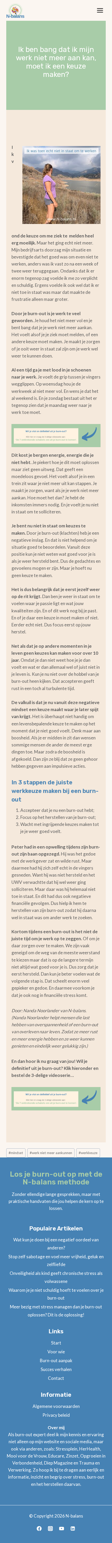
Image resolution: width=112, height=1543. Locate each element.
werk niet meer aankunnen (51, 1153)
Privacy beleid (56, 1415)
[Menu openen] (100, 10)
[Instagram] (50, 1528)
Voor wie (56, 1351)
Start (56, 1343)
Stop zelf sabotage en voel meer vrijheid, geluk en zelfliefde (56, 1260)
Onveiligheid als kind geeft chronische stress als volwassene (56, 1277)
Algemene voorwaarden (56, 1406)
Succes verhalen (56, 1369)
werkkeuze (88, 1153)
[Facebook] (39, 1528)
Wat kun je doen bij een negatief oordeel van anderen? (56, 1243)
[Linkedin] (73, 1528)
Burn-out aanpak (56, 1360)
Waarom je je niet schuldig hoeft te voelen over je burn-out (56, 1294)
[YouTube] (61, 1528)
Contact (56, 1378)
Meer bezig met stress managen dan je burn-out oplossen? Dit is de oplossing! (56, 1310)
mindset (16, 1153)
